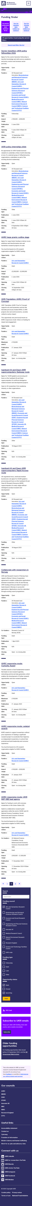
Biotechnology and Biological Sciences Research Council (15, 913)
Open (7, 985)
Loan (7, 971)
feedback (9, 1074)
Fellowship (9, 963)
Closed (8, 989)
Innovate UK (22, 424)
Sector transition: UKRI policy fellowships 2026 (14, 52)
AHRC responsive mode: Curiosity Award (11, 664)
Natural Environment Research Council (15, 938)
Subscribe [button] (7, 1032)
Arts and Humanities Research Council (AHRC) (19, 84)
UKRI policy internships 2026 (13, 147)
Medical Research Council (14, 933)
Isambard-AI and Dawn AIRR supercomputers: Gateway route (15, 371)
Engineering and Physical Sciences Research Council (16, 924)
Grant (7, 967)
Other (7, 974)
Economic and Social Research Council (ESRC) (20, 415)
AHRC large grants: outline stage (15, 237)
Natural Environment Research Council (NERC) (19, 104)
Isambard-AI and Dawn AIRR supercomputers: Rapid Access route (14, 470)
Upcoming (9, 993)
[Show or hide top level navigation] (28, 3)
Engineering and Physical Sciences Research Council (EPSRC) (20, 91)
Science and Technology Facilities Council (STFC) (20, 108)
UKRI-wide (9, 952)
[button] (16, 27)
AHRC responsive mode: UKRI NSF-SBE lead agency (14, 798)
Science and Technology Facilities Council (16, 947)
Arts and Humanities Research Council (15, 908)
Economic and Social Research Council (15, 919)
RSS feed (9, 1010)
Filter (6, 998)
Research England (11, 943)
